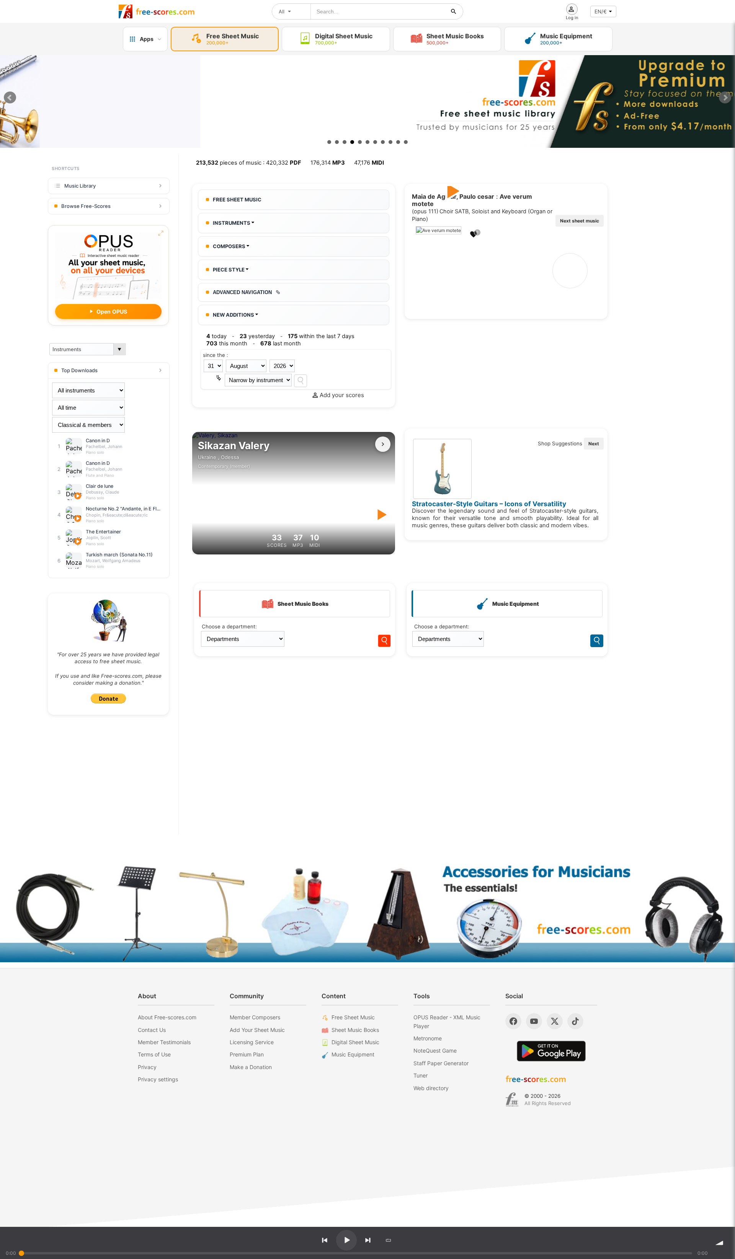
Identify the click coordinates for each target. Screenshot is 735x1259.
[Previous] (324, 1240)
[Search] (300, 380)
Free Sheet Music (353, 1017)
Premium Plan (247, 1054)
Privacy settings (158, 1079)
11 (406, 142)
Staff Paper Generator (441, 1063)
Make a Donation (251, 1067)
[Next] (368, 1240)
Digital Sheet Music (355, 1042)
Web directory (431, 1088)
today (216, 336)
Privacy (147, 1067)
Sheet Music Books (355, 1030)
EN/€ (601, 11)
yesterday (257, 336)
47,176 (369, 162)
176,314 (327, 162)
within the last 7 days (321, 336)
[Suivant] (382, 444)
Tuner (420, 1075)
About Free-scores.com (167, 1017)
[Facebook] (513, 1021)
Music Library (80, 186)
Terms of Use (154, 1054)
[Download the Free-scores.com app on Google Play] (551, 1051)
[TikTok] (575, 1021)
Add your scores (342, 395)
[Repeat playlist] (388, 1240)
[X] (555, 1021)
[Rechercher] (453, 11)
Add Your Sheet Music (257, 1030)
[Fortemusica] (512, 1099)
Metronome (427, 1038)
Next (725, 98)
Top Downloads (79, 370)
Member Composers (255, 1017)
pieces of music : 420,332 (248, 162)
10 (398, 142)
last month (280, 343)
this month (226, 343)
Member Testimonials (164, 1042)
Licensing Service (252, 1042)
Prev (10, 98)
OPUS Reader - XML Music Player (446, 1021)
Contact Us (152, 1030)
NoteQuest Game (435, 1050)
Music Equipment (353, 1054)
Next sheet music (579, 221)
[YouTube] (534, 1021)
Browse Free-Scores (86, 206)
